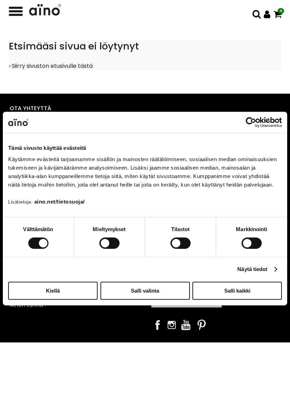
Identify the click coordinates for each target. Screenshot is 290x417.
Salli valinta (145, 291)
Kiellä (53, 291)
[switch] (109, 243)
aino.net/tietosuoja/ (59, 202)
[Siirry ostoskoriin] (277, 14)
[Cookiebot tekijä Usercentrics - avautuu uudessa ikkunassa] (251, 122)
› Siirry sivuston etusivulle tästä (51, 66)
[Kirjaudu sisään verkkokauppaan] (267, 14)
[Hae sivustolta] (256, 14)
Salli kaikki (237, 291)
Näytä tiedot (252, 269)
